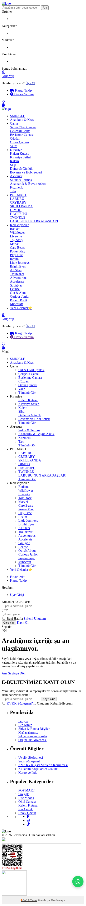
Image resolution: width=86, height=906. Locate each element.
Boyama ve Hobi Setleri (26, 172)
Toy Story (16, 240)
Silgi (13, 165)
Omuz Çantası (19, 142)
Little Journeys (19, 262)
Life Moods (26, 798)
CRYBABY (18, 202)
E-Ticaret (32, 900)
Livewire (16, 236)
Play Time (16, 255)
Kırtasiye (16, 150)
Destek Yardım (23, 94)
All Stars (16, 270)
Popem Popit (18, 300)
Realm (14, 259)
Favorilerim (17, 577)
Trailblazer (17, 274)
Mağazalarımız (28, 732)
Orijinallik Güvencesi (32, 740)
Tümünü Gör (27, 392)
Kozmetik (16, 187)
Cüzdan (15, 138)
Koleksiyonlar (19, 225)
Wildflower (17, 232)
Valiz (13, 146)
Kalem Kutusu (19, 153)
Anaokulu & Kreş (22, 119)
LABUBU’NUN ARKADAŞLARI (34, 221)
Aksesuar (16, 176)
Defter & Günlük (21, 168)
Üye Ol (30, 83)
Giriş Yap (8, 76)
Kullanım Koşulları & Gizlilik (38, 769)
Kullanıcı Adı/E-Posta (16, 602)
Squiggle (16, 285)
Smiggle (23, 794)
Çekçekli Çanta (20, 131)
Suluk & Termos (21, 180)
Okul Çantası (27, 801)
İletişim (23, 721)
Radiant (15, 229)
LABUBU (17, 198)
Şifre (5, 610)
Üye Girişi (17, 594)
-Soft (24, 900)
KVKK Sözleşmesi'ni (21, 703)
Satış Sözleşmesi (29, 761)
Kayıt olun (49, 699)
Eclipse (15, 289)
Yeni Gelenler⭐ (21, 308)
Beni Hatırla (15, 618)
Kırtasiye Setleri (20, 157)
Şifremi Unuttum (35, 618)
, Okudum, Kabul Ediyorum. (40, 703)
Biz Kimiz (25, 725)
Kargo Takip (23, 90)
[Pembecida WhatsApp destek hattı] (77, 881)
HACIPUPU (18, 213)
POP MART (18, 195)
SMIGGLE (17, 116)
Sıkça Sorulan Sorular (32, 736)
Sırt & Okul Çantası (23, 127)
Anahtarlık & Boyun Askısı (28, 183)
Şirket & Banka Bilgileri (34, 728)
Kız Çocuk (25, 809)
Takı (13, 191)
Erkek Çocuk (27, 813)
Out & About (18, 292)
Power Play (17, 251)
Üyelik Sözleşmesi (30, 757)
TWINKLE (17, 217)
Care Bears (17, 247)
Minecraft (16, 304)
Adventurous (18, 277)
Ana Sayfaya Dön (13, 673)
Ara (45, 7)
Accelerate (17, 281)
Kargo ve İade (27, 772)
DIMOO (16, 210)
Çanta (14, 123)
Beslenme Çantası (22, 134)
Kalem (14, 161)
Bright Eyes (18, 266)
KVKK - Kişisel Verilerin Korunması (43, 765)
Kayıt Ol (22, 622)
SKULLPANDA (21, 206)
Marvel (14, 244)
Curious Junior (19, 296)
